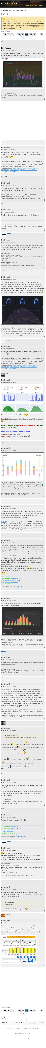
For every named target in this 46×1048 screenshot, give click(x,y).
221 (19, 35)
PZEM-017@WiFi (14, 170)
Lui (8, 722)
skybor (3, 270)
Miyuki (3, 442)
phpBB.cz (27, 1033)
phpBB (17, 1028)
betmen (9, 233)
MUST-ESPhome (17, 168)
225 (34, 35)
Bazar (35, 5)
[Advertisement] (23, 120)
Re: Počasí (6, 48)
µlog (44, 5)
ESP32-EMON (5, 170)
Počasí (4, 14)
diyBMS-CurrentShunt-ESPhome (28, 170)
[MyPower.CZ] (9, 3)
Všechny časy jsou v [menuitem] (35, 1022)
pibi (2, 592)
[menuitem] (13, 10)
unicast (3, 881)
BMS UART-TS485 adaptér (8, 171)
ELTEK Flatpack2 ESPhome (30, 168)
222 (23, 35)
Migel (2, 534)
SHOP (31, 5)
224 (31, 35)
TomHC (8, 141)
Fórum (27, 5)
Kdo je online (5, 1017)
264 (42, 35)
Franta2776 (4, 176)
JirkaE (7, 373)
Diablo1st (3, 651)
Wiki (40, 5)
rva (2, 41)
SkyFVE (3, 328)
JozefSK (8, 914)
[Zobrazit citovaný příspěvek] (17, 736)
